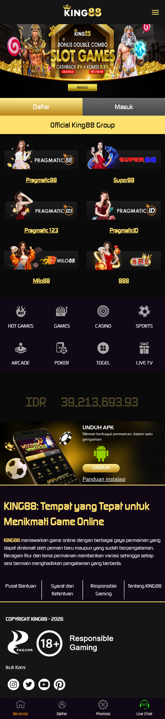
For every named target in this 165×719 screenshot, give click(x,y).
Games (62, 326)
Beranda (20, 713)
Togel (103, 363)
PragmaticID (124, 230)
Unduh (101, 467)
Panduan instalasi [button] (103, 479)
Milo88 (41, 280)
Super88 (124, 180)
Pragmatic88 (41, 180)
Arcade (21, 363)
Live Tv (144, 363)
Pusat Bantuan (20, 586)
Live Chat (144, 713)
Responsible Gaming (104, 590)
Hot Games (20, 326)
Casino (103, 326)
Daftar (41, 107)
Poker (61, 363)
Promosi (103, 713)
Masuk (124, 107)
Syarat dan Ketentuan (62, 590)
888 (124, 280)
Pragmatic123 (41, 230)
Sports (144, 326)
